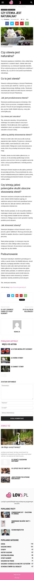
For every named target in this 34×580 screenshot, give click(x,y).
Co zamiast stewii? (17, 367)
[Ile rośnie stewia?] (5, 360)
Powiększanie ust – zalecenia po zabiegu (21, 513)
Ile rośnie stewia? (17, 358)
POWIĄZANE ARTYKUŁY (9, 341)
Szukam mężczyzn (17, 530)
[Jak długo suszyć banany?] (17, 437)
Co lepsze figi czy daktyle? (20, 468)
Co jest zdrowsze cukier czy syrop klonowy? (7, 311)
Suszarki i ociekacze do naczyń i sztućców (15, 564)
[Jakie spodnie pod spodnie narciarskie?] (5, 480)
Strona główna (4, 7)
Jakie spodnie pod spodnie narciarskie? (20, 478)
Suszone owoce (6, 547)
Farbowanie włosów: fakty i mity (20, 521)
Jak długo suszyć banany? (10, 447)
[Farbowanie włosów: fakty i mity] (3, 523)
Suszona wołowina (7, 555)
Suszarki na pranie (7, 561)
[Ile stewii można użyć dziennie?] (5, 351)
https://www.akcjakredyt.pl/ (18, 287)
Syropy (3, 549)
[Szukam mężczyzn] (5, 532)
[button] (31, 2)
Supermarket (4, 9)
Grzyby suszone (6, 552)
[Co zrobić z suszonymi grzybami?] (5, 462)
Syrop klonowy (6, 558)
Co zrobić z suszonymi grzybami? (19, 460)
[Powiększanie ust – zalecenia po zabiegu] (5, 515)
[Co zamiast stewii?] (5, 369)
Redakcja (6, 19)
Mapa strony (17, 574)
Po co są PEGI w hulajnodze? (28, 310)
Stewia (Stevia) (12, 9)
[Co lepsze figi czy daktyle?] (5, 471)
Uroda (3, 544)
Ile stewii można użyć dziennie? (21, 349)
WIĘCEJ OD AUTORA (9, 344)
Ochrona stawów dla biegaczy (11, 566)
